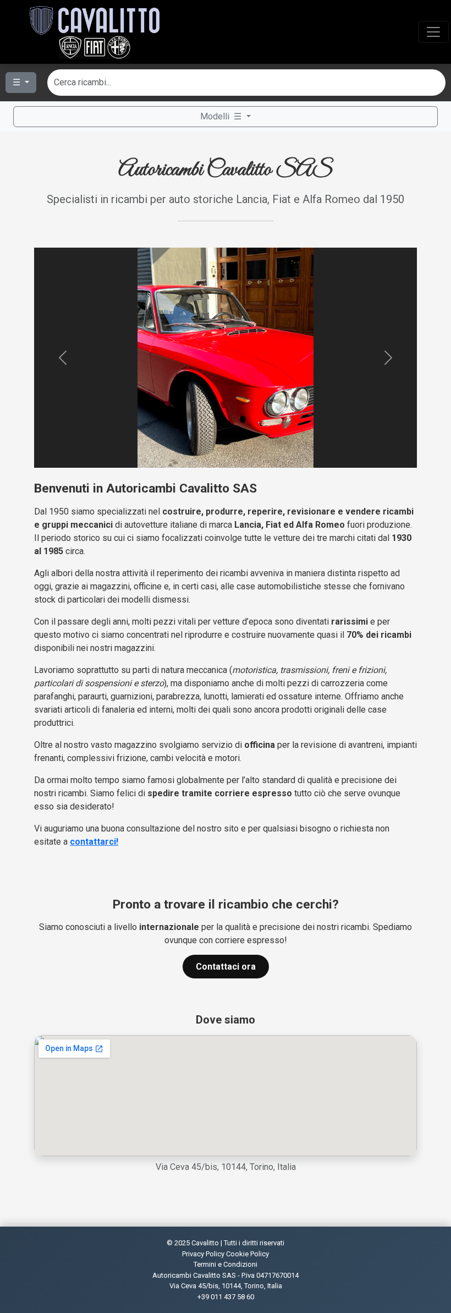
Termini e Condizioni (225, 1264)
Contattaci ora (226, 966)
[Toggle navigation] (433, 32)
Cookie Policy (247, 1254)
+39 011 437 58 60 (225, 1297)
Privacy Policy (203, 1254)
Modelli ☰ (222, 116)
